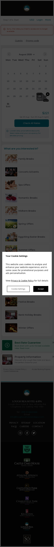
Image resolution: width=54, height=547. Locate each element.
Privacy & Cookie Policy (22, 280)
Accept (41, 289)
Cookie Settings (18, 289)
